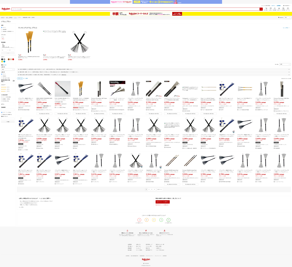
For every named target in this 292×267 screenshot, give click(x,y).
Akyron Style (40, 148)
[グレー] (4, 59)
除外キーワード (4, 116)
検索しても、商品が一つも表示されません (28, 204)
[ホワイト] (6, 59)
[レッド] (13, 59)
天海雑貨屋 (131, 109)
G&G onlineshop (150, 109)
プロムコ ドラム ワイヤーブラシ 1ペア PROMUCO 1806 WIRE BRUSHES (172, 100)
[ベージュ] (11, 59)
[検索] (261, 9)
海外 (5, 65)
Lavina (203, 181)
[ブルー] (4, 61)
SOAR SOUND (187, 111)
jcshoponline (168, 147)
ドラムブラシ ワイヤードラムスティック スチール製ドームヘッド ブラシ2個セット (208, 136)
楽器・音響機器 (9, 17)
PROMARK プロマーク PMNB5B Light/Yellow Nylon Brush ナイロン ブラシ (81, 100)
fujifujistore (22, 183)
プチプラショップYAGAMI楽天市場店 (209, 148)
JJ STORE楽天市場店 (151, 146)
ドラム (15, 17)
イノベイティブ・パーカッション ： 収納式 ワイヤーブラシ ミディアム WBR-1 (116, 100)
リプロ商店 (259, 181)
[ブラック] (2, 59)
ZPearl (75, 148)
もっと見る (21, 207)
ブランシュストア (132, 181)
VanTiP (221, 109)
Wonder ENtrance (132, 146)
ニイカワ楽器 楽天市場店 (244, 109)
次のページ (159, 189)
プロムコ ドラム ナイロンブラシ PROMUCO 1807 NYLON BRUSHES (154, 100)
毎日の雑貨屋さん (114, 144)
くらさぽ (240, 181)
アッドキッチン (41, 181)
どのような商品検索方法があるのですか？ (28, 203)
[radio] (1, 27)
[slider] (1, 47)
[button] (286, 5)
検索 (8, 53)
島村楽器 (167, 181)
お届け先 (3, 67)
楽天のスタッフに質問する (163, 201)
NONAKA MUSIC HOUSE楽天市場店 (118, 109)
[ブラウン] (9, 59)
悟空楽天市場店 (150, 181)
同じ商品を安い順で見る (44, 113)
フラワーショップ (59, 183)
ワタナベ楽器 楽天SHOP (207, 109)
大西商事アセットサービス (262, 109)
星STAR (57, 148)
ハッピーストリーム (279, 181)
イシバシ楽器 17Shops (61, 107)
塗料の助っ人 (95, 144)
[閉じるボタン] (289, 69)
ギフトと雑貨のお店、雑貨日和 (190, 148)
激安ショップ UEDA (24, 149)
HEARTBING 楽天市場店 (225, 181)
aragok (221, 146)
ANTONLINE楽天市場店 (24, 109)
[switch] (13, 80)
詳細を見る (64, 74)
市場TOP (2, 17)
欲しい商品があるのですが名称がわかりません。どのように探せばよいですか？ (36, 201)
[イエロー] (2, 61)
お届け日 (3, 72)
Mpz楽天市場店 (242, 146)
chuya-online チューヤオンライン (45, 109)
